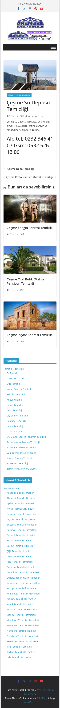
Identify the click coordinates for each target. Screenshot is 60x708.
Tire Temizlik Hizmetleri (19, 646)
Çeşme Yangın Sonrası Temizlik (30, 228)
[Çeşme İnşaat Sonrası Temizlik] (30, 304)
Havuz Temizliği (15, 426)
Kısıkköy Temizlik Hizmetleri (21, 598)
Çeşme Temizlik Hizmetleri (19, 95)
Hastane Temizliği (16, 420)
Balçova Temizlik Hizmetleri (21, 514)
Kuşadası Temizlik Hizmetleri (22, 609)
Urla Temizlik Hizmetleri (19, 657)
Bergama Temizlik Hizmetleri (22, 524)
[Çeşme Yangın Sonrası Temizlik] (30, 197)
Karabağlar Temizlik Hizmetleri (23, 583)
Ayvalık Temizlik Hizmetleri (21, 508)
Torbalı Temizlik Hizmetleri (21, 651)
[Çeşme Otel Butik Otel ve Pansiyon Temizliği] (30, 248)
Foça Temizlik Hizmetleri (20, 561)
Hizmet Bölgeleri (12, 488)
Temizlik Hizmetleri (14, 368)
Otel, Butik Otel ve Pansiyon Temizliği (27, 436)
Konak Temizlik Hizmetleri (20, 604)
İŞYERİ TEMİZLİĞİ (15, 378)
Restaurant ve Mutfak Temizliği (23, 442)
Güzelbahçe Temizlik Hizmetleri (23, 577)
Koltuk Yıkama (14, 399)
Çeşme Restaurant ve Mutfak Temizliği (29, 177)
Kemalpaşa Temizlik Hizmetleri (23, 593)
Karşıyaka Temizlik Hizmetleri (22, 588)
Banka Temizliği (15, 405)
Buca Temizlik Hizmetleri (20, 540)
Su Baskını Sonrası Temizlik (21, 452)
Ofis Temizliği (14, 383)
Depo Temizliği (15, 410)
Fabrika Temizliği (16, 394)
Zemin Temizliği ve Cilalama (22, 468)
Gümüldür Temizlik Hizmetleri (23, 572)
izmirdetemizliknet (36, 116)
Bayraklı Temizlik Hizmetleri (21, 519)
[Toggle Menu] (53, 47)
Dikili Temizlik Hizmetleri (20, 556)
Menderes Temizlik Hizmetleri (23, 620)
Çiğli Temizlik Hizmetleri (19, 551)
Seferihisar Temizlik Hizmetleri (23, 641)
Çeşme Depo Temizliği (20, 169)
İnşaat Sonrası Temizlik (19, 389)
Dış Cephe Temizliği (17, 415)
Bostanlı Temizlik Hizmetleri (21, 535)
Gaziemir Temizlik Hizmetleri (22, 567)
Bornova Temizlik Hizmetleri (22, 529)
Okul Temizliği (14, 431)
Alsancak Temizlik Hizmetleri (22, 498)
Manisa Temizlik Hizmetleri (21, 614)
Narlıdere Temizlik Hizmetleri (22, 630)
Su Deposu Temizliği (17, 463)
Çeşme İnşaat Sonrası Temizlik (29, 335)
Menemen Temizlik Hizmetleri (23, 625)
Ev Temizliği (13, 373)
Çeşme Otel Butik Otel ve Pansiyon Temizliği (25, 281)
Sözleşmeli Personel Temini (21, 447)
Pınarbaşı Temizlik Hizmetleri (22, 636)
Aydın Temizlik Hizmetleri (20, 503)
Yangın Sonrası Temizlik (19, 458)
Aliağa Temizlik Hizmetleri (20, 492)
